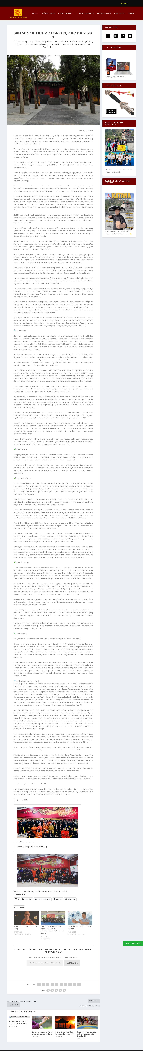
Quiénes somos (48, 13)
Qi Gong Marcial (53, 44)
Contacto (119, 13)
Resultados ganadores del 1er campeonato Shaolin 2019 (86, 1034)
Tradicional (47, 47)
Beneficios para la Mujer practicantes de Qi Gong (42, 1033)
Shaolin (82, 44)
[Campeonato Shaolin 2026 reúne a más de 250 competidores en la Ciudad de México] (53, 918)
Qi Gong (43, 44)
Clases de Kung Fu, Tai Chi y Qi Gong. (32, 847)
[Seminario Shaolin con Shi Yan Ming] (26, 918)
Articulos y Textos (52, 41)
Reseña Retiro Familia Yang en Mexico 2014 (18, 1022)
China (62, 41)
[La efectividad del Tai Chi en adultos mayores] (65, 1022)
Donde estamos (65, 13)
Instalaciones (104, 13)
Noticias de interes (32, 44)
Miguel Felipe (29, 41)
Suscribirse (72, 963)
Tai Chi (88, 44)
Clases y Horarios (85, 13)
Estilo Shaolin (70, 41)
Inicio (34, 13)
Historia (78, 41)
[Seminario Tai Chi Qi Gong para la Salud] (80, 918)
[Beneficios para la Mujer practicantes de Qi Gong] (42, 1022)
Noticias (22, 44)
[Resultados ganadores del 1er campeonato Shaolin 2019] (87, 1022)
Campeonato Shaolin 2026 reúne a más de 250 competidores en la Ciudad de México (52, 929)
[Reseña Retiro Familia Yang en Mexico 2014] (19, 1017)
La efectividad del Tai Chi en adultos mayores (64, 1033)
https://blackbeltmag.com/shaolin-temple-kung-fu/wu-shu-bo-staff (43, 891)
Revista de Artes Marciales (69, 44)
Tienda (131, 13)
